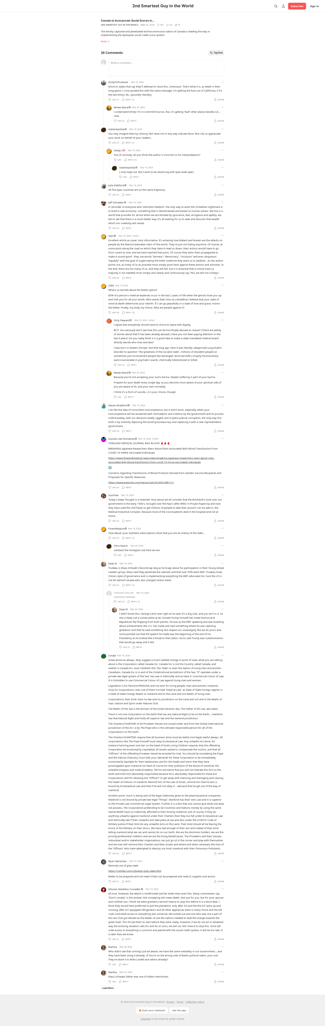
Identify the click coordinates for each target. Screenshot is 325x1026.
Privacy (171, 1001)
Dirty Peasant (121, 320)
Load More (108, 988)
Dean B (112, 563)
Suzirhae (113, 495)
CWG (111, 285)
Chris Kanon (121, 545)
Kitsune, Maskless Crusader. (124, 889)
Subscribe (297, 6)
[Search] (276, 6)
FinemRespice (116, 528)
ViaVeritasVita (116, 129)
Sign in (314, 6)
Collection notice (195, 1001)
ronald (112, 655)
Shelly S (118, 150)
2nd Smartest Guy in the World (119, 25)
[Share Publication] (283, 6)
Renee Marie (121, 107)
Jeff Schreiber (116, 202)
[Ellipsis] (222, 82)
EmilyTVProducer (118, 82)
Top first (218, 52)
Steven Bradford (117, 405)
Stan (110, 235)
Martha (112, 947)
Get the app (179, 1010)
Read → (105, 41)
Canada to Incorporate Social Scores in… (127, 20)
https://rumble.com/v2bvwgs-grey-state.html (134, 871)
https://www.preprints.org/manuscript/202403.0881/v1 (141, 482)
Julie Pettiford (116, 185)
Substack (146, 1018)
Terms (180, 1001)
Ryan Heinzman (117, 861)
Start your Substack (153, 1010)
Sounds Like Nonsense (121, 438)
